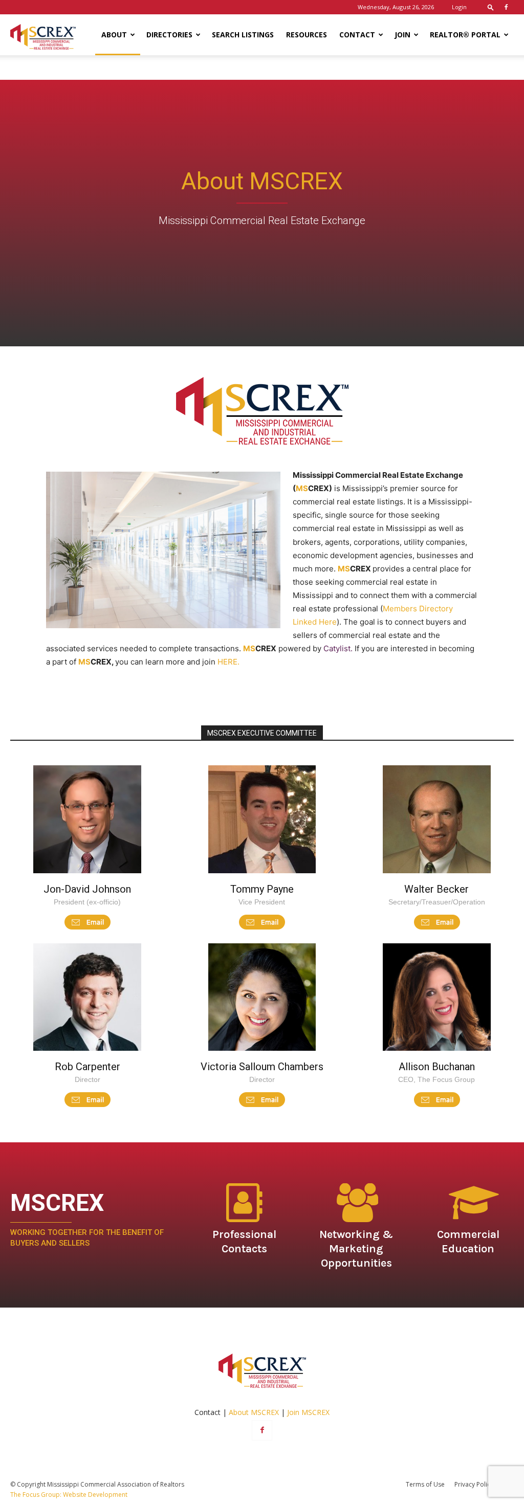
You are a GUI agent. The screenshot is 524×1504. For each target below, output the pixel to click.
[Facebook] (506, 7)
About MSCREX (254, 1412)
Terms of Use (425, 1484)
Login (459, 7)
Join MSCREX (308, 1412)
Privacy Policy (473, 1484)
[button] (490, 7)
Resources (306, 34)
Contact (357, 34)
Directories (169, 34)
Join (402, 34)
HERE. (228, 662)
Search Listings (243, 34)
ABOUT (114, 34)
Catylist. (339, 648)
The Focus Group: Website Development (68, 1494)
